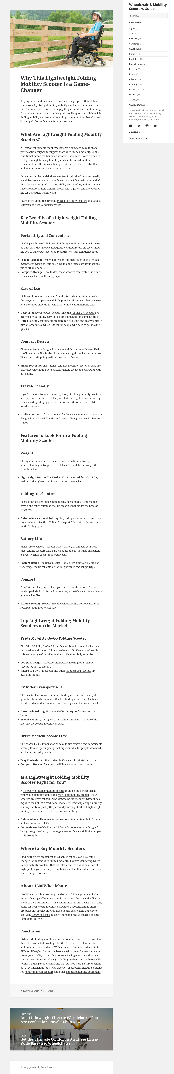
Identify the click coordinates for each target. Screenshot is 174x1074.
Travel (132, 99)
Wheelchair (135, 104)
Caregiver (134, 43)
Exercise (133, 69)
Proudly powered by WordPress (36, 1067)
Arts (131, 33)
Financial (133, 74)
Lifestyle (133, 79)
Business (133, 38)
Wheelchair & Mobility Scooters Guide (148, 6)
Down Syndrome (137, 64)
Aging (132, 28)
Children (133, 48)
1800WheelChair (31, 990)
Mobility (133, 84)
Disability (133, 59)
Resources (134, 89)
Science (133, 94)
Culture (133, 54)
